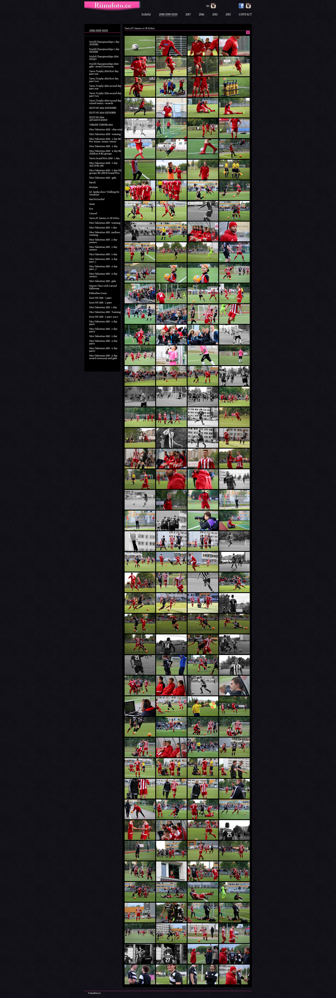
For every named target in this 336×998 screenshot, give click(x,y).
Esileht (146, 14)
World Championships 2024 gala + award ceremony (103, 65)
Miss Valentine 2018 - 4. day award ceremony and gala (103, 357)
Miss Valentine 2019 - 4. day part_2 (103, 268)
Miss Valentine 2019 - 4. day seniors (103, 275)
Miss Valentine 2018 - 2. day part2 (103, 330)
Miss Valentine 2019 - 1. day (103, 228)
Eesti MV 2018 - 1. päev (100, 298)
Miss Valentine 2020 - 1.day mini (105, 129)
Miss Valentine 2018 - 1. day (103, 307)
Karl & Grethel (96, 199)
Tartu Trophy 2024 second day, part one (105, 87)
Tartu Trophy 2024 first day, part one (104, 72)
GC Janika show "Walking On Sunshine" (104, 193)
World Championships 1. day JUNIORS (104, 43)
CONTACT (245, 14)
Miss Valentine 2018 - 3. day (103, 336)
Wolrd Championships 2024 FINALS (103, 58)
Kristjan (93, 187)
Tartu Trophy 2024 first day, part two (104, 80)
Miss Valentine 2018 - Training (105, 312)
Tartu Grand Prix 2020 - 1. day (104, 158)
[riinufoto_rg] (213, 5)
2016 (201, 14)
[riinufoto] (248, 5)
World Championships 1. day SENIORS (104, 50)
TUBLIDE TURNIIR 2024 (101, 125)
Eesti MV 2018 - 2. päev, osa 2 (103, 317)
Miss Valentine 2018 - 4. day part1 (103, 342)
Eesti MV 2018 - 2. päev (100, 303)
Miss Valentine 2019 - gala (102, 281)
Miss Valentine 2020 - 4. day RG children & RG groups (105, 152)
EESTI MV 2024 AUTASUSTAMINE (98, 119)
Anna (92, 204)
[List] (248, 32)
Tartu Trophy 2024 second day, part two (105, 94)
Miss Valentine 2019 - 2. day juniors (103, 241)
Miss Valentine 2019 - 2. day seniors (103, 248)
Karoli (92, 182)
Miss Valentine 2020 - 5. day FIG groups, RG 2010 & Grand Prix (105, 172)
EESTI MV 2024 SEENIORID (102, 113)
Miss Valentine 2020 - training (105, 134)
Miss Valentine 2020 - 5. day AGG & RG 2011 (103, 164)
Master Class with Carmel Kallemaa (103, 287)
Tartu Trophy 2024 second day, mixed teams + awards (105, 102)
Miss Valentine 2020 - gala (102, 178)
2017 (188, 14)
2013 (215, 14)
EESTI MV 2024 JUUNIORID (102, 108)
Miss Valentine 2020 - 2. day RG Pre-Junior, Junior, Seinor (105, 140)
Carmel (93, 213)
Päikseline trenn (98, 293)
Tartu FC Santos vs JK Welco (104, 218)
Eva (91, 209)
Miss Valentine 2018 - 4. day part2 (103, 349)
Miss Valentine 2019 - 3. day (103, 254)
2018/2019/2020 (168, 14)
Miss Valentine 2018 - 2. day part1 (103, 323)
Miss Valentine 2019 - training (104, 223)
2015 (228, 14)
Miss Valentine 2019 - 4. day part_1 (103, 260)
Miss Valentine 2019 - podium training (104, 233)
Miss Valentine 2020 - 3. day (103, 146)
